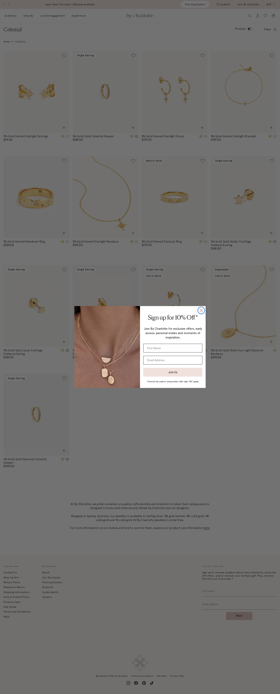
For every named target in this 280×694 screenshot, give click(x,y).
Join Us (172, 372)
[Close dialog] (201, 310)
